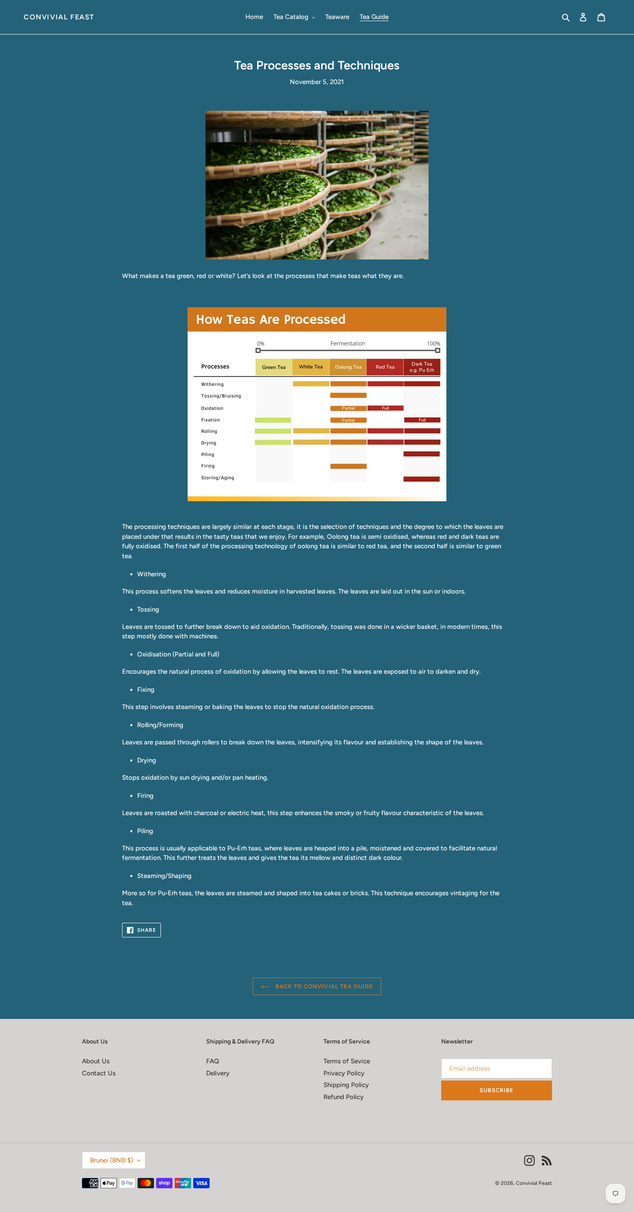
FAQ (212, 1061)
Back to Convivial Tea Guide (323, 986)
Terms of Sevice (346, 1061)
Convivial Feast (59, 17)
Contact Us (99, 1073)
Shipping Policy (346, 1085)
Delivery (217, 1073)
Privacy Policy (343, 1073)
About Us (96, 1061)
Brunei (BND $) (111, 1160)
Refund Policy (343, 1097)
